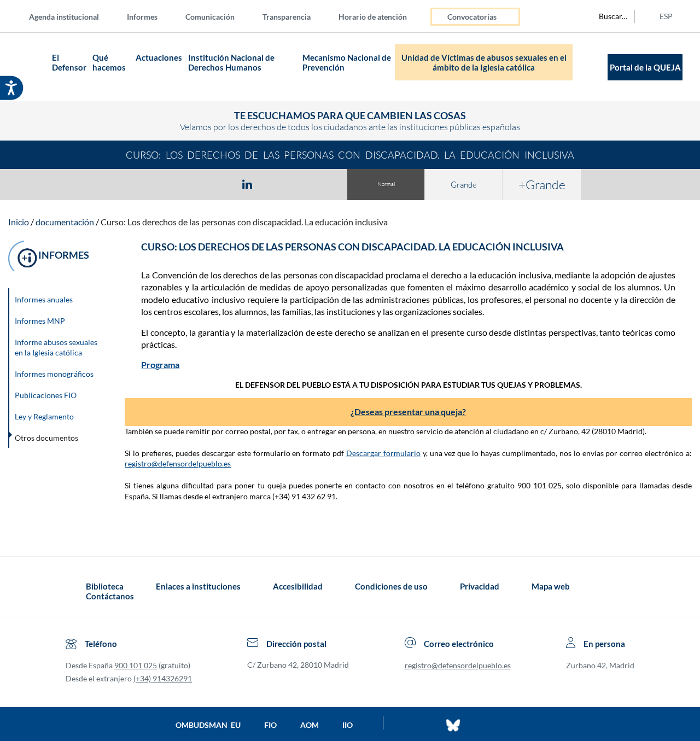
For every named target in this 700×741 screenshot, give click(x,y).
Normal (386, 184)
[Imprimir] (313, 184)
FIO (270, 725)
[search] (607, 16)
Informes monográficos (54, 373)
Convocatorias (472, 16)
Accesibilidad (298, 586)
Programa (160, 364)
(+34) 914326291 (162, 678)
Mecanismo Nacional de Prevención (346, 62)
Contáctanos (110, 596)
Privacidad (479, 586)
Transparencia (286, 16)
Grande (464, 184)
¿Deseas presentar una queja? (408, 411)
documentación (65, 222)
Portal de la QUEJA (645, 67)
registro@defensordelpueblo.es (178, 463)
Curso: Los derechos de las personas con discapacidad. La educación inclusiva (244, 222)
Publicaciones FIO (46, 395)
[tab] (184, 184)
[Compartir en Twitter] (215, 184)
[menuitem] (73, 16)
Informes (142, 16)
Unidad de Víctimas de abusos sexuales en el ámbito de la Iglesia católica (484, 62)
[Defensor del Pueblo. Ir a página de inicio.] (28, 67)
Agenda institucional (64, 16)
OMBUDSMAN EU (208, 725)
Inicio (18, 222)
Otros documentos (46, 437)
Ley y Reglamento (44, 416)
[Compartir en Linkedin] (247, 184)
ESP (666, 16)
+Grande (541, 184)
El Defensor (69, 62)
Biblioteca (105, 586)
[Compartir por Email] (279, 184)
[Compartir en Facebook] (184, 184)
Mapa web (551, 586)
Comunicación (210, 16)
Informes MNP (40, 320)
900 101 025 (135, 665)
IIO (347, 725)
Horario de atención (373, 16)
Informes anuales (44, 299)
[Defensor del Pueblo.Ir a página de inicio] (76, 591)
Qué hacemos (109, 62)
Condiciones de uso (391, 586)
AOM (309, 725)
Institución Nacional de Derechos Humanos (231, 62)
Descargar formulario (383, 453)
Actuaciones (159, 57)
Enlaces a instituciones (198, 586)
